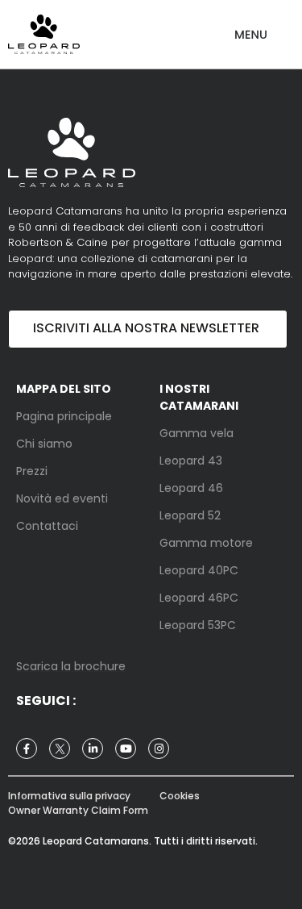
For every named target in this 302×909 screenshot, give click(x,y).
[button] (250, 28)
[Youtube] (125, 748)
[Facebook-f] (26, 748)
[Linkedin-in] (92, 748)
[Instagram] (158, 748)
